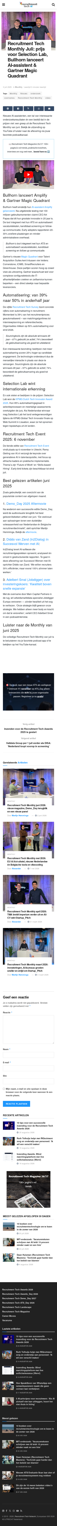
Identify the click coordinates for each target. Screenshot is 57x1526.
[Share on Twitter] (28, 108)
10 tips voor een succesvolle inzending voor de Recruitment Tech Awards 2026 (35, 1125)
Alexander (16, 868)
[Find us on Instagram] (14, 1510)
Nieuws (23, 93)
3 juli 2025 (7, 87)
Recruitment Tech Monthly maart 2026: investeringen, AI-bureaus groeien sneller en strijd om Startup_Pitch (27, 967)
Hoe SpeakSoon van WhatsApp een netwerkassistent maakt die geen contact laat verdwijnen (33, 1386)
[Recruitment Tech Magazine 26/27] (28, 1189)
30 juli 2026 (23, 1248)
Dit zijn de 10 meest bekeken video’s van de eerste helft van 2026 (34, 1487)
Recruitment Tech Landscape (16, 1307)
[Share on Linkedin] (8, 108)
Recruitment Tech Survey (26, 307)
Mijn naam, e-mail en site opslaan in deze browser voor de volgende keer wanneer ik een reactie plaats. (29, 1092)
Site (5, 1075)
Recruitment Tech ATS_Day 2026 (18, 1302)
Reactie (7, 1012)
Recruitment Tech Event (36, 445)
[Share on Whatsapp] (39, 108)
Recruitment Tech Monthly (30, 98)
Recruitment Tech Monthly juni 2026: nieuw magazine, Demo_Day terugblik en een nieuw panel (27, 808)
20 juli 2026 (23, 1233)
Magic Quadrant (29, 256)
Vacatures (7, 1320)
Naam (7, 1049)
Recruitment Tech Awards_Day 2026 (20, 1293)
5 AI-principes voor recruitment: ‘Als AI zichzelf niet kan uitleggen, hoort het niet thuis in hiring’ (35, 1401)
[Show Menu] (3, 4)
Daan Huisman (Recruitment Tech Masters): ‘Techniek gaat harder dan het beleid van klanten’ (35, 1257)
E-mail (7, 1062)
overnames (9, 98)
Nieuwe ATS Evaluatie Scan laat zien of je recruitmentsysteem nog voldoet (35, 1474)
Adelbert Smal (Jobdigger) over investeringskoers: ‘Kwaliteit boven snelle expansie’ (27, 584)
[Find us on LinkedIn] (3, 1510)
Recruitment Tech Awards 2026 (17, 1289)
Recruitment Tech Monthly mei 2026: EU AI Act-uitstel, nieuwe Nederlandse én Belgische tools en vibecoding (27, 861)
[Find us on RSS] (21, 1510)
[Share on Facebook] (18, 108)
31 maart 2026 (35, 921)
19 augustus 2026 (24, 1361)
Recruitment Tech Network (25, 1516)
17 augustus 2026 (24, 1393)
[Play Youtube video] (28, 174)
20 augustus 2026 (24, 1346)
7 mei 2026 (34, 868)
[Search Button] (53, 4)
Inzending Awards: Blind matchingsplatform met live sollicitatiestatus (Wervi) (30, 1156)
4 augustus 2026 (25, 1264)
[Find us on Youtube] (17, 1510)
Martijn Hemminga (20, 815)
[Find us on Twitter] (10, 1510)
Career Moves (9, 1315)
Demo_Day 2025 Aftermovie (26, 503)
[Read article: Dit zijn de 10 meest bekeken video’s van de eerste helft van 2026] (8, 1488)
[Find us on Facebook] (6, 1510)
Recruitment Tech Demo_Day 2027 (19, 1298)
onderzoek (35, 93)
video (48, 98)
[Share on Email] (49, 108)
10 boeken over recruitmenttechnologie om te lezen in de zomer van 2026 (34, 1226)
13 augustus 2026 (24, 1408)
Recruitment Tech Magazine (16, 1311)
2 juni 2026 (41, 815)
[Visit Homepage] (28, 4)
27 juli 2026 (22, 1492)
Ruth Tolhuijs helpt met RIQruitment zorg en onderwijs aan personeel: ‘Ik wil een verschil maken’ (35, 1141)
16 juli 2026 (22, 1479)
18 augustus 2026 (24, 1377)
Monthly (18, 87)
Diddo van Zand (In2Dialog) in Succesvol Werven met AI (26, 541)
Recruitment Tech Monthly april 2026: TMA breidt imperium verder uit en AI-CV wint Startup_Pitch (27, 914)
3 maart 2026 (42, 974)
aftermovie (31, 532)
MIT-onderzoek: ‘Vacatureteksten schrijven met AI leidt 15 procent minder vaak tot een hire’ (33, 1242)
